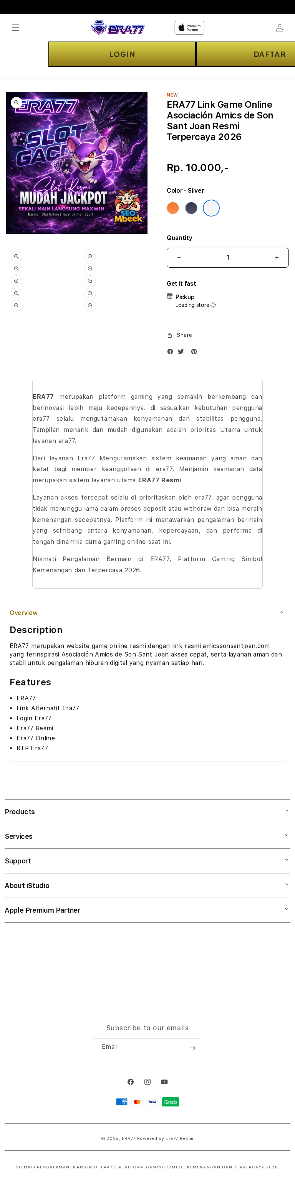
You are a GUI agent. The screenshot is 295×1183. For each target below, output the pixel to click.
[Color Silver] (211, 208)
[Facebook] (172, 353)
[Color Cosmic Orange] (173, 208)
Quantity (179, 238)
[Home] (117, 27)
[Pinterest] (196, 353)
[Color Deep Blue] (191, 208)
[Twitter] (182, 353)
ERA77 (129, 1138)
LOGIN (122, 54)
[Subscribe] (192, 1047)
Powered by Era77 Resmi (165, 1138)
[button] (15, 27)
